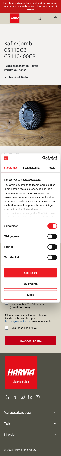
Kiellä (30, 294)
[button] (5, 18)
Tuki (7, 423)
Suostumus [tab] (11, 167)
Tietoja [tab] (51, 167)
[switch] (52, 236)
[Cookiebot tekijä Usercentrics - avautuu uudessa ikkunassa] (43, 158)
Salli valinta (30, 283)
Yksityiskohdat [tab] (31, 167)
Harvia (9, 434)
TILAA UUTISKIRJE (30, 341)
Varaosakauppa (17, 412)
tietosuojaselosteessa (18, 321)
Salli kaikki (30, 272)
